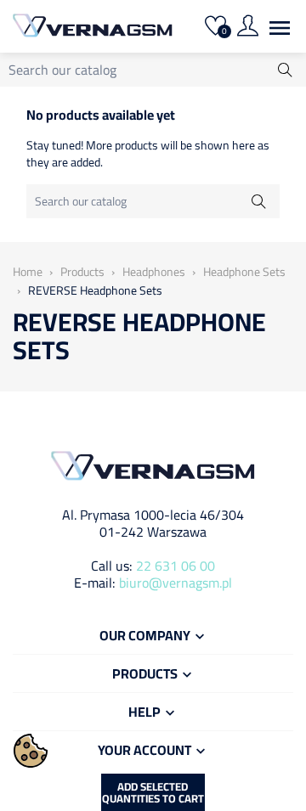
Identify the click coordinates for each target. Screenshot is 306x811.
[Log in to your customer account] (247, 28)
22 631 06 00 (175, 565)
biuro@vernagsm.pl (175, 582)
